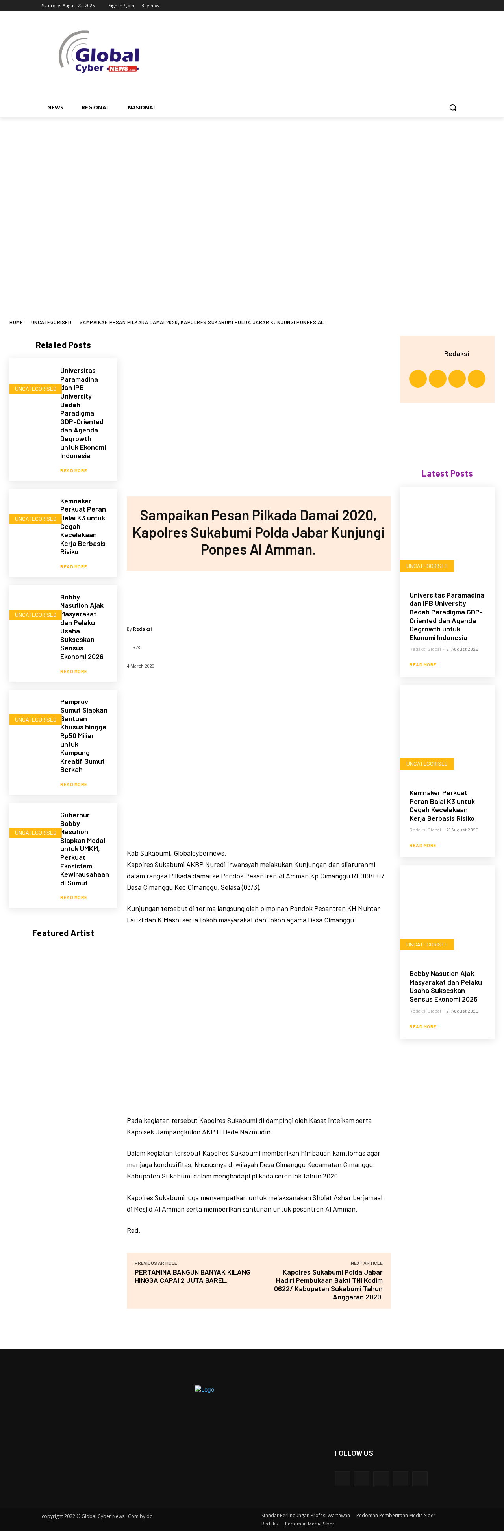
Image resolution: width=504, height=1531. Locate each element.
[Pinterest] (258, 594)
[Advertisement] (252, 260)
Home (16, 322)
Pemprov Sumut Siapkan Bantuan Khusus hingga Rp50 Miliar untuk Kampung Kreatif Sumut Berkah (83, 735)
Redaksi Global (425, 648)
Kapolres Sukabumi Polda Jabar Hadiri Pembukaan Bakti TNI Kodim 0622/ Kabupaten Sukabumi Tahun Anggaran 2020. (328, 1284)
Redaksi (142, 629)
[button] (452, 107)
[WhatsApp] (284, 594)
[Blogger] (342, 1478)
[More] (310, 594)
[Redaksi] (434, 353)
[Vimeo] (446, 5)
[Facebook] (414, 5)
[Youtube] (457, 5)
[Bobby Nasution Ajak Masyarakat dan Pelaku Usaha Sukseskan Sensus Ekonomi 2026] (30, 606)
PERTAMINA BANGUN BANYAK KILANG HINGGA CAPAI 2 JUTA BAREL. (192, 1275)
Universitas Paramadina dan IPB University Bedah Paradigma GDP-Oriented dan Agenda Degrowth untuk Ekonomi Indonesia (83, 413)
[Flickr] (381, 1478)
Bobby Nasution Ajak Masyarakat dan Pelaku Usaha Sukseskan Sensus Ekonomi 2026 (82, 626)
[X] (436, 5)
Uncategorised (51, 322)
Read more (73, 470)
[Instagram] (425, 5)
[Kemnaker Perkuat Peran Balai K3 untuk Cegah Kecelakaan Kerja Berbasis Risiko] (30, 510)
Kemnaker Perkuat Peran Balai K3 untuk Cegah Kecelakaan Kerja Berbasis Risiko (442, 805)
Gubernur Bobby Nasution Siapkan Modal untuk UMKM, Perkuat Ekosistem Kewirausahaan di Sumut (84, 848)
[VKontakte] (420, 1478)
